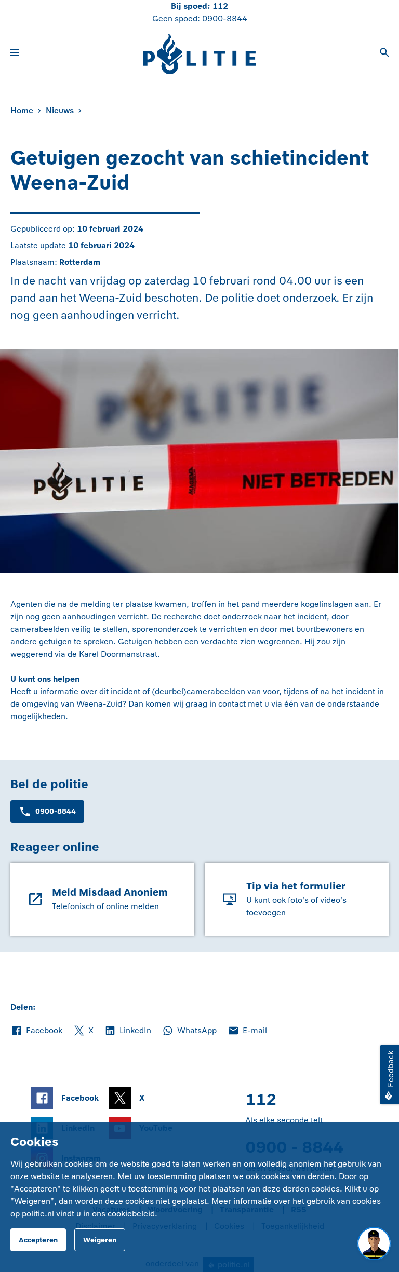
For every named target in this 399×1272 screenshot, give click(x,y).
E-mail (247, 1031)
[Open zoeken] (384, 54)
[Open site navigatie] (14, 54)
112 (220, 6)
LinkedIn (127, 1031)
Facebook (36, 1031)
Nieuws (60, 110)
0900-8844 (224, 18)
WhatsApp (189, 1031)
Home (21, 110)
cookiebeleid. (132, 1214)
